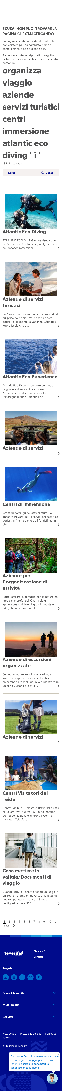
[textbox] (23, 173)
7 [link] (34, 921)
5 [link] (24, 921)
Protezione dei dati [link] (30, 1033)
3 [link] (14, 921)
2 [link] (9, 921)
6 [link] (29, 921)
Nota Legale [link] (9, 1033)
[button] (46, 173)
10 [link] (49, 921)
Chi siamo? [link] (39, 951)
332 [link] (6, 925)
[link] (31, 222)
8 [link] (39, 921)
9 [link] (44, 921)
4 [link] (19, 921)
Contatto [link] (38, 956)
